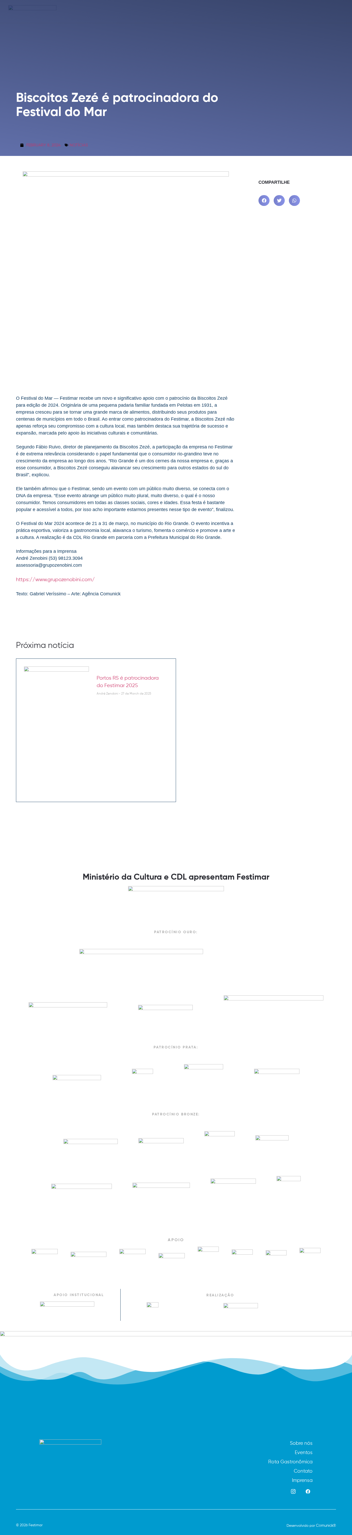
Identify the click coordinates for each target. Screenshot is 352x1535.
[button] (264, 200)
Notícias (79, 145)
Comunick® (326, 1525)
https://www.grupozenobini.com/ (55, 579)
